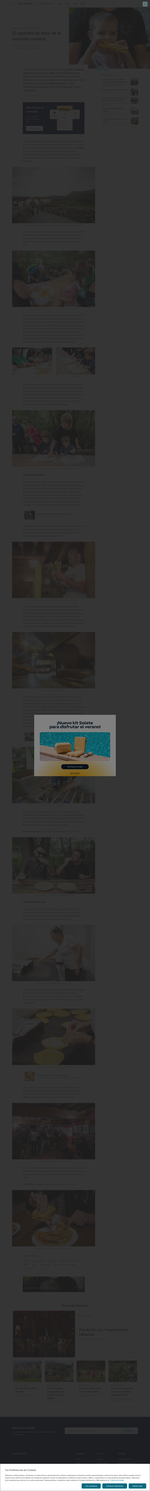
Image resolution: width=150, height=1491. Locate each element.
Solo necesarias (91, 1486)
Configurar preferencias (114, 1486)
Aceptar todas (137, 1486)
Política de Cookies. (117, 1480)
